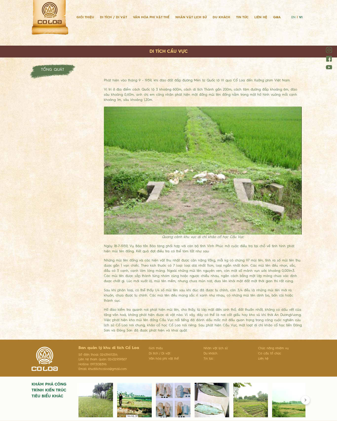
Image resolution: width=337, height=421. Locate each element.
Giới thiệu (85, 17)
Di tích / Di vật (113, 17)
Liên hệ (260, 17)
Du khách (221, 17)
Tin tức (242, 17)
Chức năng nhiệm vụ (273, 348)
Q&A (277, 17)
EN (293, 17)
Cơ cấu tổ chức (269, 353)
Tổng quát (52, 70)
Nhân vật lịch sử (191, 17)
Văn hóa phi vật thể (151, 17)
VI (300, 17)
